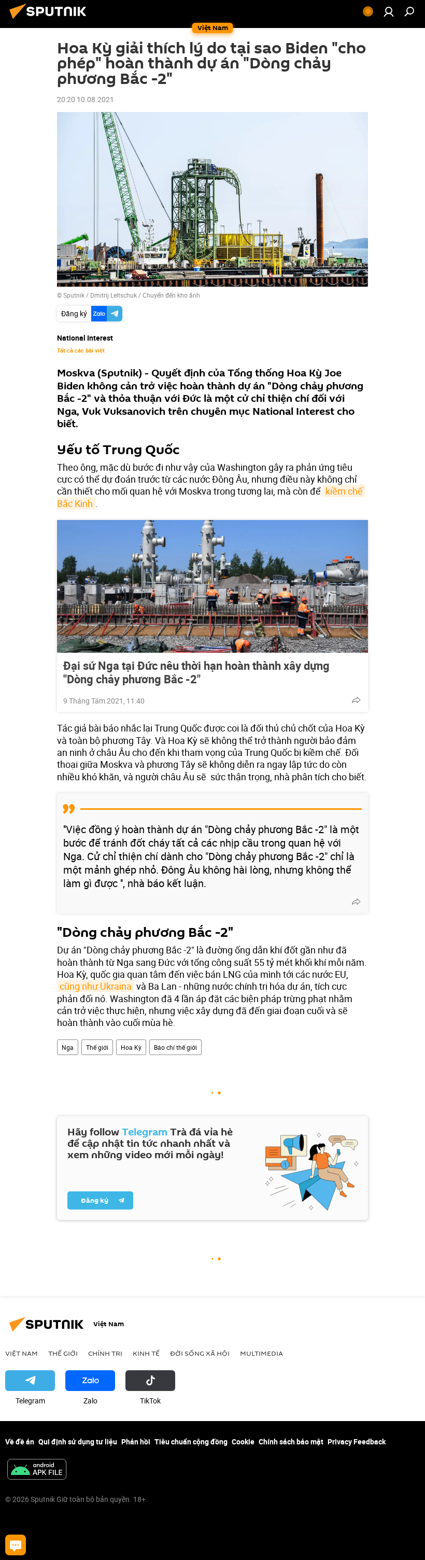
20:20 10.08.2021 (85, 99)
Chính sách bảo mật (291, 1441)
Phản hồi (135, 1441)
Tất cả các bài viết (81, 350)
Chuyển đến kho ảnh (171, 295)
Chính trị (105, 1353)
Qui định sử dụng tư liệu (77, 1441)
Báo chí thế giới (175, 1047)
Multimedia (261, 1353)
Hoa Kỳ (131, 1047)
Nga (68, 1047)
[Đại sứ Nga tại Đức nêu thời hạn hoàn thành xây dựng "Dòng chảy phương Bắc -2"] (212, 586)
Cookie (243, 1441)
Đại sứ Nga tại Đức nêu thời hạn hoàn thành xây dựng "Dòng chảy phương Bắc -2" (196, 672)
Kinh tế (146, 1353)
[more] (356, 700)
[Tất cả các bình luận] (15, 1545)
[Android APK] (37, 1470)
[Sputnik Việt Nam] (50, 20)
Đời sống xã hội (200, 1353)
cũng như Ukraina (96, 986)
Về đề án (19, 1441)
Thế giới (97, 1047)
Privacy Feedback (357, 1441)
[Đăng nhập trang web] (388, 11)
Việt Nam (21, 1353)
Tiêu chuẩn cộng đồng (191, 1441)
